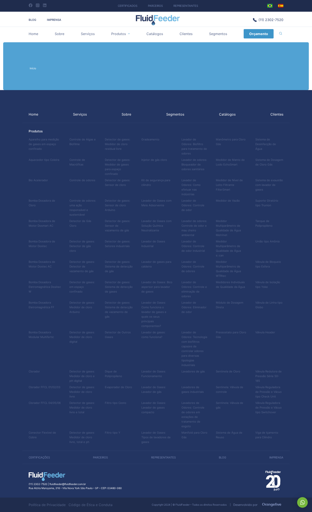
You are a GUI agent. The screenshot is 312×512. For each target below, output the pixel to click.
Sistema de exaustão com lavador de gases (269, 184)
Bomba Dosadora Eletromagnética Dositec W (45, 286)
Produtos (118, 34)
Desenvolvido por (246, 504)
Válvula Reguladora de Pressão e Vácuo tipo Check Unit (268, 391)
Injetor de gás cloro (154, 159)
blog (222, 457)
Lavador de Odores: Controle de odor (192, 205)
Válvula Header (265, 332)
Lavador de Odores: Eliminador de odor (194, 307)
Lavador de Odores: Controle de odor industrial (193, 246)
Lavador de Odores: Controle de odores (192, 266)
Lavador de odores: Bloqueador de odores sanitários (194, 164)
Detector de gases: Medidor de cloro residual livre (117, 144)
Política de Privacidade (47, 505)
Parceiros (155, 5)
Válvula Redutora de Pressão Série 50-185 (268, 376)
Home (33, 34)
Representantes (185, 5)
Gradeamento (150, 139)
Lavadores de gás (193, 371)
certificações (39, 457)
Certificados (127, 5)
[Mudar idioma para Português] (270, 6)
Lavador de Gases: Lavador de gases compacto (153, 407)
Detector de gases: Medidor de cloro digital (82, 337)
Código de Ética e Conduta (90, 505)
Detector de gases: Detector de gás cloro (82, 246)
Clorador (34, 371)
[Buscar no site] (280, 34)
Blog (32, 19)
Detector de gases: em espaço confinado (82, 286)
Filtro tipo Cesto (115, 403)
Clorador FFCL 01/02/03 (44, 387)
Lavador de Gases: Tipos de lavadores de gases (156, 437)
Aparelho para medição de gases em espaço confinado (44, 144)
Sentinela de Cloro (228, 371)
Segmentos (218, 34)
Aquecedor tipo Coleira (44, 159)
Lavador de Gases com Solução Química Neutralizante (156, 225)
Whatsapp (302, 502)
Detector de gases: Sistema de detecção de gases (119, 286)
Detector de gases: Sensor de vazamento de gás (117, 225)
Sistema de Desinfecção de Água (265, 144)
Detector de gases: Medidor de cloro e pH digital (82, 376)
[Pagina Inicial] (158, 24)
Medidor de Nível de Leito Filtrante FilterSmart (229, 184)
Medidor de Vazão (228, 200)
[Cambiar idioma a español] (280, 6)
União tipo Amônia (267, 241)
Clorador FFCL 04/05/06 (45, 403)
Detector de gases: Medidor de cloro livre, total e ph (82, 437)
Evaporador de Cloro (118, 387)
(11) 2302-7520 (271, 20)
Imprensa (54, 19)
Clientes (186, 34)
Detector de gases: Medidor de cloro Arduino (82, 307)
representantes (163, 457)
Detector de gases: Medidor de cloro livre (82, 391)
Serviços (88, 34)
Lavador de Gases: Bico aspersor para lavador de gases (156, 286)
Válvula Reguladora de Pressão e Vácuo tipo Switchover (268, 407)
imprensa (276, 457)
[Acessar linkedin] (44, 5)
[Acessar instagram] (37, 5)
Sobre (59, 34)
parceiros (100, 457)
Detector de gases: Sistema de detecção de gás (119, 266)
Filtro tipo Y (112, 432)
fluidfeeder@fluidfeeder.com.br (67, 484)
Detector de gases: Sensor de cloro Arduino (117, 205)
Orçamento (258, 34)
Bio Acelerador (38, 180)
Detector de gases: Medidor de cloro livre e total (82, 407)
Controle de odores (82, 180)
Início (33, 68)
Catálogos (154, 34)
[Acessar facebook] (30, 5)
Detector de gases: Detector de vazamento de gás (82, 266)
